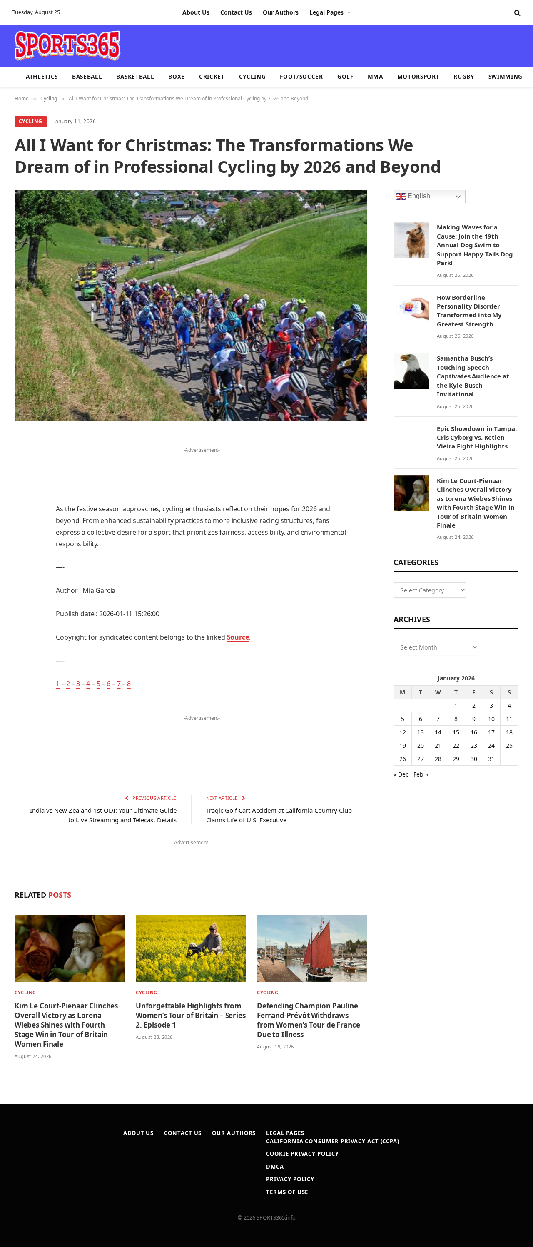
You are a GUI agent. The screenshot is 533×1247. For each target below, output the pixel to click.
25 (509, 745)
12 (402, 732)
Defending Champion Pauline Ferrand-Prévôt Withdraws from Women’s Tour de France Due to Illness (308, 1020)
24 (491, 745)
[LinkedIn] (23, 503)
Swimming (505, 76)
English (418, 196)
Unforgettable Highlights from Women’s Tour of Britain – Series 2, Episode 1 (191, 1015)
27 (420, 759)
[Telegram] (23, 631)
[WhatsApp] (23, 652)
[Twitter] (23, 482)
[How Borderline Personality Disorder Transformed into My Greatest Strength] (411, 310)
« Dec (401, 774)
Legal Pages (326, 12)
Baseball (87, 76)
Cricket (212, 76)
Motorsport (418, 76)
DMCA (275, 1166)
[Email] (23, 546)
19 (402, 745)
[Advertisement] (314, 44)
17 (491, 732)
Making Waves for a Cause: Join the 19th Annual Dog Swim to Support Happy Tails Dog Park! (475, 245)
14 (438, 732)
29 (456, 759)
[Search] (517, 12)
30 (474, 759)
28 (438, 759)
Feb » (420, 774)
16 (474, 732)
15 (456, 732)
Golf (345, 76)
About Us (195, 12)
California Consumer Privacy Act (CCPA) (332, 1141)
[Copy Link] (23, 673)
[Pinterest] (23, 525)
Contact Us (236, 12)
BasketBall (135, 76)
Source (238, 637)
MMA (375, 76)
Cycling (252, 76)
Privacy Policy (290, 1179)
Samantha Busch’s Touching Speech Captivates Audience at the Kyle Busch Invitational (473, 376)
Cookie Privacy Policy (302, 1153)
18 (509, 732)
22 (456, 745)
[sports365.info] (67, 46)
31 (491, 759)
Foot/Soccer (301, 76)
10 (491, 719)
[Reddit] (23, 588)
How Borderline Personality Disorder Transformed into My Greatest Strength (469, 310)
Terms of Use (287, 1192)
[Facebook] (23, 461)
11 (509, 719)
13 (420, 732)
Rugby (463, 76)
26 (402, 759)
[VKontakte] (23, 610)
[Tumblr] (23, 567)
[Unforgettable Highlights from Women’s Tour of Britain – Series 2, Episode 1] (191, 948)
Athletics (42, 76)
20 (420, 745)
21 (438, 745)
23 (474, 745)
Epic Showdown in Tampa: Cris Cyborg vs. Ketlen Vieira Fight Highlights (477, 437)
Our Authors (281, 12)
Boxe (176, 76)
